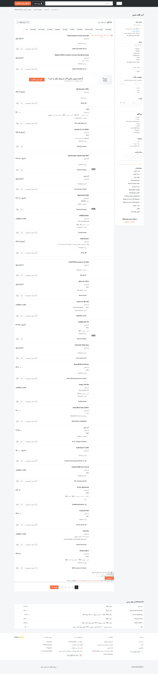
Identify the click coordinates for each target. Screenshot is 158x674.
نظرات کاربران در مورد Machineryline (102, 651)
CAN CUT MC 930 (83, 301)
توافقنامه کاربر (80, 580)
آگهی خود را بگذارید (37, 79)
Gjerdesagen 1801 (82, 89)
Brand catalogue (108, 654)
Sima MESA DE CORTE (81, 407)
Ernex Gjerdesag (83, 487)
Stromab (86, 531)
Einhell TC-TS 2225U (82, 129)
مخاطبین (141, 648)
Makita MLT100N (83, 195)
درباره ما (141, 641)
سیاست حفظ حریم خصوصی (105, 645)
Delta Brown (84, 238)
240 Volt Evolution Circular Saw (78, 35)
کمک (142, 645)
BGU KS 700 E (84, 281)
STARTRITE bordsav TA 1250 (78, 262)
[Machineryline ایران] (133, 3)
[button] (21, 49)
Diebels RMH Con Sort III (80, 467)
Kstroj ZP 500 (84, 510)
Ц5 (141, 627)
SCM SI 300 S (84, 551)
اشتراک (109, 578)
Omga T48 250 (84, 384)
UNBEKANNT (84, 215)
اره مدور (86, 176)
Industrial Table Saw (82, 345)
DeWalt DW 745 (83, 322)
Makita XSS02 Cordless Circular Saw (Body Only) (72, 55)
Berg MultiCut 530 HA (81, 364)
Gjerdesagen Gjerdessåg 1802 (78, 155)
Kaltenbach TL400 (82, 447)
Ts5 (87, 109)
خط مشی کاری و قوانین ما (92, 580)
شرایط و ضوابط (108, 641)
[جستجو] (111, 3)
